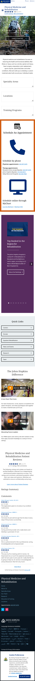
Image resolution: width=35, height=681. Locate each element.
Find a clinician (17, 38)
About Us (4, 588)
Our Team (4, 594)
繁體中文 (16, 629)
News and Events (8, 347)
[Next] (31, 264)
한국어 (22, 636)
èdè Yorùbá (4, 636)
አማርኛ (10, 629)
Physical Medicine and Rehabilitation (15, 8)
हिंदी (8, 644)
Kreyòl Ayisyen (5, 639)
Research (6, 353)
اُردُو (25, 641)
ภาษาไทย (18, 641)
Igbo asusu (26, 634)
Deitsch (13, 644)
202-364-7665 (23, 174)
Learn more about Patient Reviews (17, 484)
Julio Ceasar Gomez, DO (7, 548)
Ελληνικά (4, 641)
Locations (4, 601)
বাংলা (11, 636)
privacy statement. (16, 673)
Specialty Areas (6, 591)
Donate (5, 334)
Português (18, 631)
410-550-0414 (21, 172)
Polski (26, 639)
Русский (10, 631)
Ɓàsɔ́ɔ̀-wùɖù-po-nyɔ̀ (15, 634)
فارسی (3, 644)
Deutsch (20, 639)
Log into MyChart (8, 207)
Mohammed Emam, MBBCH (8, 512)
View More (17, 567)
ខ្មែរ (18, 644)
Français (23, 629)
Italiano (25, 631)
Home (3, 586)
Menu (13, 1)
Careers (5, 328)
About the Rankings (15, 272)
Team (5, 359)
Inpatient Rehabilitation (10, 340)
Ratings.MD (27, 570)
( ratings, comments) (14, 14)
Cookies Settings (12, 676)
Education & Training (7, 599)
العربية (14, 639)
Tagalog (3, 631)
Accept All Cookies (25, 676)
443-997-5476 (23, 164)
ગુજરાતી (12, 641)
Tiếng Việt (4, 634)
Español (3, 629)
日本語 (16, 636)
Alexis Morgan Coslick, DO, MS (9, 500)
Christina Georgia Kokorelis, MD (10, 536)
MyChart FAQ (19, 207)
